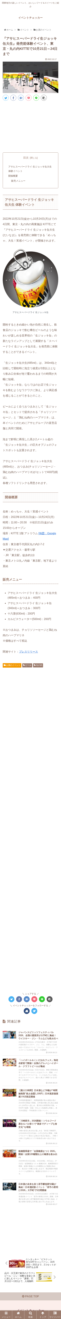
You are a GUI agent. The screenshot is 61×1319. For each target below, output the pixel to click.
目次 (26, 157)
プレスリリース (28, 651)
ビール (28, 665)
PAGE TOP (31, 1296)
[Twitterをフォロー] (34, 1011)
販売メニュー (18, 180)
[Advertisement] (30, 126)
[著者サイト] (27, 1011)
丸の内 (39, 665)
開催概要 (13, 175)
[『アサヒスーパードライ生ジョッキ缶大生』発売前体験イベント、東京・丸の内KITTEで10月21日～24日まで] (21, 98)
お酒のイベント (13, 665)
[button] (55, 687)
